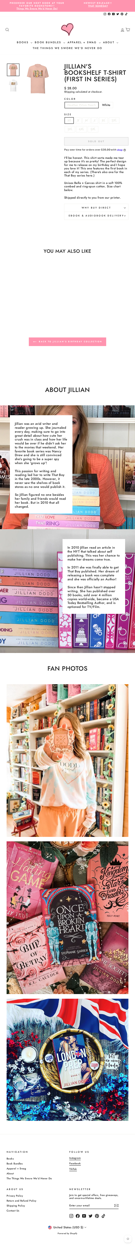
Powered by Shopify (67, 1233)
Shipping (69, 91)
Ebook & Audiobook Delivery (96, 215)
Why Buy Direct (96, 207)
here (89, 176)
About (109, 42)
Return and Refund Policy (21, 1201)
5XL (93, 129)
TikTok (73, 1169)
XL (103, 120)
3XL (69, 129)
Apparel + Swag (83, 42)
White (106, 105)
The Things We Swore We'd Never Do (67, 48)
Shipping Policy (16, 1206)
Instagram (75, 1158)
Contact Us (13, 1210)
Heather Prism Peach (81, 105)
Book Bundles (49, 42)
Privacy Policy (15, 1196)
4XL (81, 129)
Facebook (75, 1163)
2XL (114, 120)
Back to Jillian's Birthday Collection (70, 341)
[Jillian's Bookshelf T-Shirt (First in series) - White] (22, 309)
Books (23, 42)
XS (69, 120)
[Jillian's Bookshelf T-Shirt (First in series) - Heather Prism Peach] (18, 309)
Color (70, 99)
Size (68, 114)
